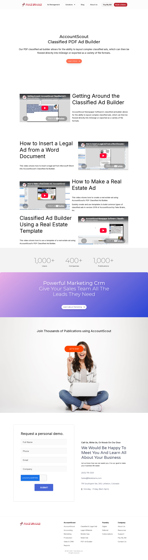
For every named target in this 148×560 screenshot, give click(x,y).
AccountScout (69, 526)
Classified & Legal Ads (89, 526)
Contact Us (122, 542)
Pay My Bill (122, 538)
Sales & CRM (69, 542)
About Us (93, 5)
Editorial (105, 530)
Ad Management (53, 5)
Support (121, 534)
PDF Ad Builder (86, 542)
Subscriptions (107, 534)
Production (68, 538)
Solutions (69, 5)
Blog (82, 5)
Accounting (68, 530)
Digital (104, 526)
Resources (122, 530)
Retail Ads (84, 538)
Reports (67, 545)
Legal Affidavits (86, 530)
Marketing (67, 534)
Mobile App (85, 534)
